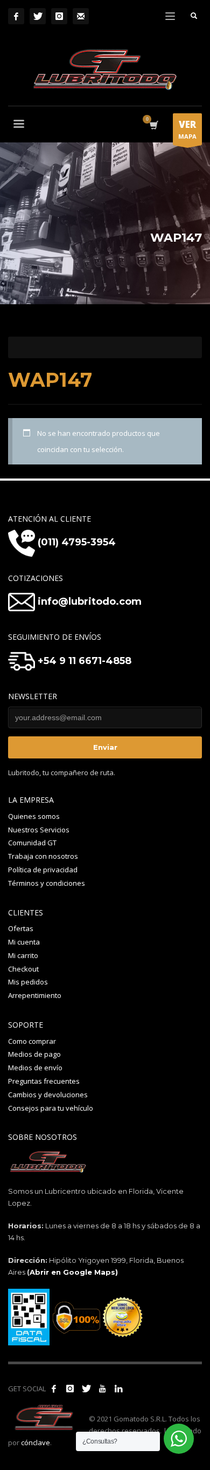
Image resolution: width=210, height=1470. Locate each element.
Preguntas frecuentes (44, 1081)
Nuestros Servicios (38, 830)
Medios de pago (34, 1054)
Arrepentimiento (34, 995)
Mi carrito (23, 955)
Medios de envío (35, 1067)
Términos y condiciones (46, 883)
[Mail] (81, 16)
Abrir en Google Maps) (74, 1272)
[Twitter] (38, 16)
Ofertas (20, 928)
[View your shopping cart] (153, 125)
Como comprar (32, 1041)
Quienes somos (34, 816)
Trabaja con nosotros (43, 856)
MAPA (187, 129)
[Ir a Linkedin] (118, 1388)
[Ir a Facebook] (54, 1388)
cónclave (35, 1442)
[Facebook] (16, 16)
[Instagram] (59, 16)
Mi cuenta (24, 942)
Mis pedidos (28, 982)
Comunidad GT (32, 842)
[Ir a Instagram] (70, 1388)
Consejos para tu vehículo (50, 1108)
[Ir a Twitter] (86, 1388)
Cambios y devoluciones (48, 1094)
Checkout (23, 969)
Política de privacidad (43, 869)
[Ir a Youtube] (102, 1388)
